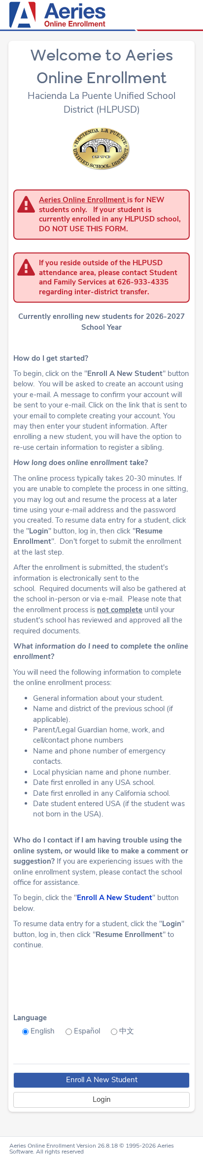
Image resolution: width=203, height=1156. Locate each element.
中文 (126, 1031)
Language (30, 1018)
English (43, 1031)
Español (87, 1031)
